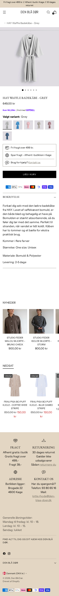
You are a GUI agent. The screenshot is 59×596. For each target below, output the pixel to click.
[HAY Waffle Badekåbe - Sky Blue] (18, 125)
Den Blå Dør (17, 578)
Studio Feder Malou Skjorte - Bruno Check (15, 341)
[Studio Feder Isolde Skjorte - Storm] (41, 321)
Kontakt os (34, 162)
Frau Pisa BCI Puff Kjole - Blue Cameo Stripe (41, 405)
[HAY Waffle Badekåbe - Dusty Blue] (8, 136)
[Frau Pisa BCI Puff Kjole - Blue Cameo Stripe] (41, 385)
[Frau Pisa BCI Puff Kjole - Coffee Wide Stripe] (15, 385)
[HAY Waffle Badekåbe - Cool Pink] (29, 125)
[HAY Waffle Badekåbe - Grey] (8, 125)
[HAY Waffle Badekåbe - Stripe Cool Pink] (50, 125)
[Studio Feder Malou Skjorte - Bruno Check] (15, 321)
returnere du (48, 464)
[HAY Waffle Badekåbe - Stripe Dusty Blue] (39, 125)
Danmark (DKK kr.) (15, 573)
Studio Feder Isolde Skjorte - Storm (41, 341)
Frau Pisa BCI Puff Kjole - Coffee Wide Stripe (15, 405)
